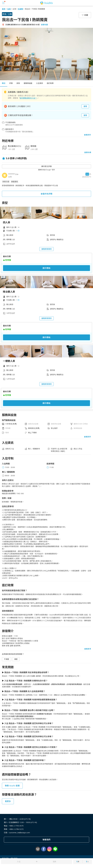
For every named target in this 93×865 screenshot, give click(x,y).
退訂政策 (50, 83)
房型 (18, 83)
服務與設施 (28, 83)
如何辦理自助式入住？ (28, 98)
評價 (11, 83)
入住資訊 (39, 83)
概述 (3, 83)
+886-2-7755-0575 (16, 826)
